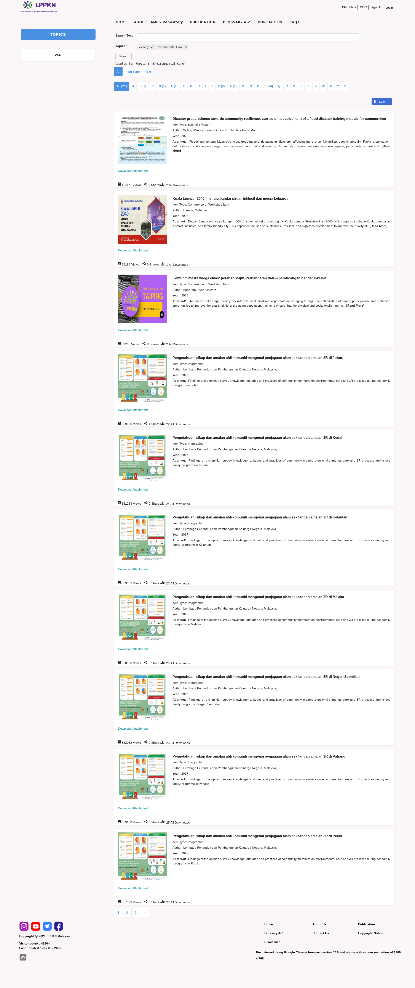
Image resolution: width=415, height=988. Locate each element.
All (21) (122, 86)
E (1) (174, 86)
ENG (352, 7)
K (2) (221, 86)
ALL (58, 54)
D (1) (162, 86)
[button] (123, 56)
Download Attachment (133, 170)
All (118, 71)
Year (148, 71)
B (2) (142, 86)
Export (383, 101)
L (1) (233, 86)
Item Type (133, 71)
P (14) (269, 86)
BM (344, 7)
